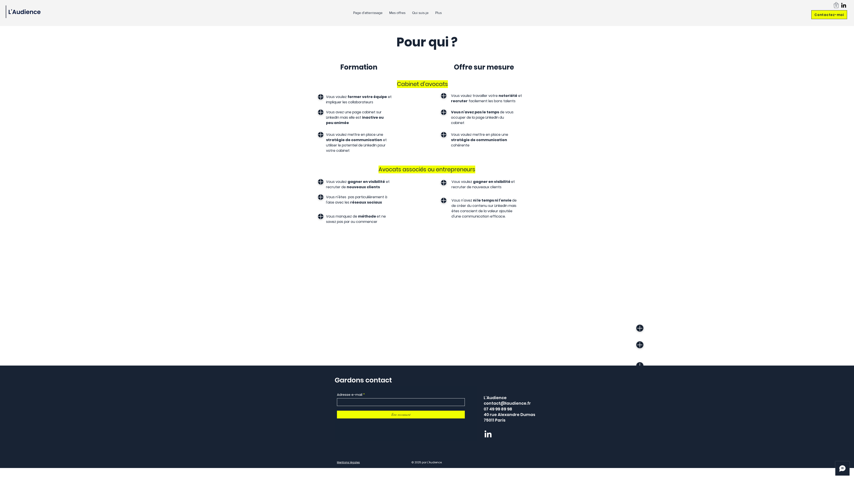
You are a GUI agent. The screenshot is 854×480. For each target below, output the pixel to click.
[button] (836, 5)
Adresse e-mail (349, 394)
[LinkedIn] (843, 5)
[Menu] (320, 97)
